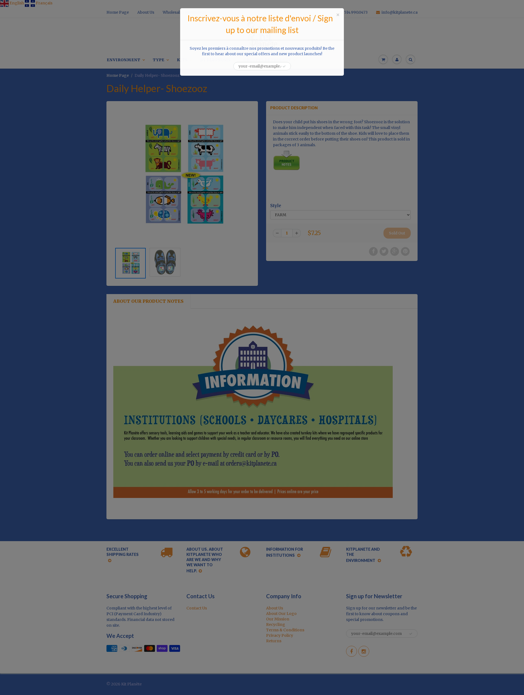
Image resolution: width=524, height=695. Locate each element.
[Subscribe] (284, 66)
